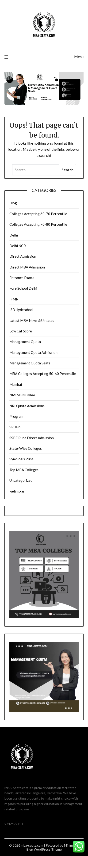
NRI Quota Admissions (27, 406)
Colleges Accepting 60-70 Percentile (38, 214)
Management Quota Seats (29, 363)
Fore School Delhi (23, 288)
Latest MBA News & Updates (31, 320)
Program (16, 416)
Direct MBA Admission (27, 267)
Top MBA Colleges (23, 470)
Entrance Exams (21, 278)
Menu (79, 56)
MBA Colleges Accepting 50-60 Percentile (42, 373)
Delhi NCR (17, 246)
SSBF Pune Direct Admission (31, 438)
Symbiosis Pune (21, 459)
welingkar (17, 491)
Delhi (13, 235)
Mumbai (15, 384)
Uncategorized (20, 480)
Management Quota (25, 341)
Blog (13, 203)
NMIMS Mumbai (22, 395)
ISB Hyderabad (21, 310)
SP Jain (14, 427)
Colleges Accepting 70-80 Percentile (38, 224)
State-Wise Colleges (25, 448)
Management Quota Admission (33, 352)
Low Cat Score (20, 331)
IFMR (13, 299)
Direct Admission (22, 256)
